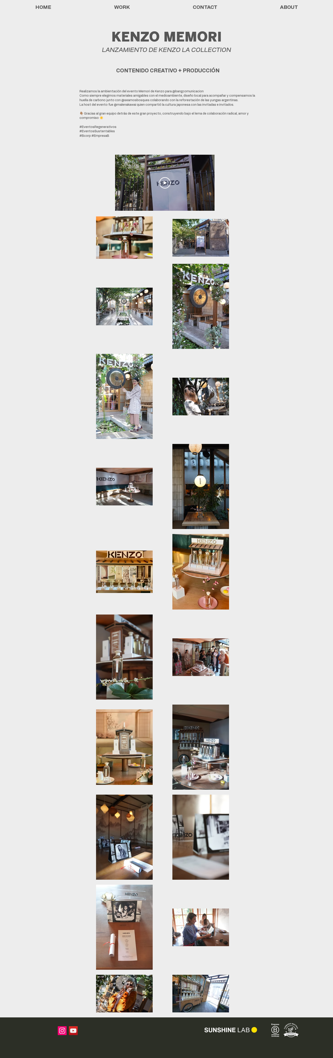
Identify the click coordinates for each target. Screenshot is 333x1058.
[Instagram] (62, 1030)
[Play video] (165, 183)
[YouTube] (73, 1030)
